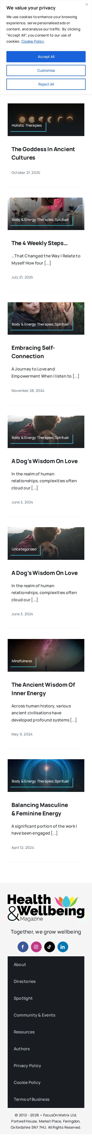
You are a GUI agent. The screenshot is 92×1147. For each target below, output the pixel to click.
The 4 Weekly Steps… (40, 243)
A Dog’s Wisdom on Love (45, 461)
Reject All (46, 84)
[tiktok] (49, 946)
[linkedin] (62, 946)
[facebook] (23, 946)
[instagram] (36, 946)
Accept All (46, 56)
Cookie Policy (32, 41)
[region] (46, 47)
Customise (46, 70)
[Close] (87, 4)
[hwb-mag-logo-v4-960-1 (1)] (46, 896)
